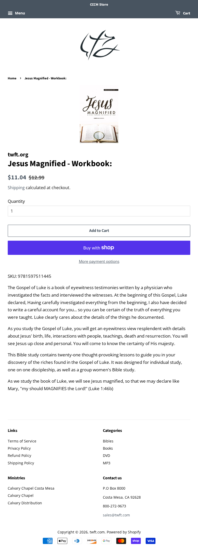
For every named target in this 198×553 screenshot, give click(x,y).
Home (12, 78)
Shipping (16, 187)
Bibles (108, 441)
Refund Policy (19, 455)
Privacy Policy (19, 448)
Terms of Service (22, 441)
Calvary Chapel (21, 495)
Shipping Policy (21, 462)
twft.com (97, 532)
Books (108, 448)
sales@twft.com (116, 515)
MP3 (106, 462)
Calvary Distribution (25, 502)
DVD (106, 455)
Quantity (16, 201)
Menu (19, 13)
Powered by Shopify (124, 532)
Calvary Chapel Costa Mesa (31, 488)
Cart (186, 13)
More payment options (99, 261)
